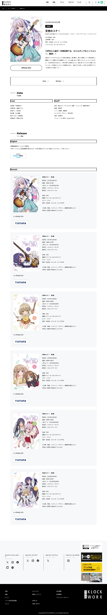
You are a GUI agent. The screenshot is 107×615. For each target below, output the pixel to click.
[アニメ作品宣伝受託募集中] (91, 567)
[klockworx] (6, 3)
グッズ (79, 2)
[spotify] (12, 567)
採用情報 (58, 594)
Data (44, 81)
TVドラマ (71, 2)
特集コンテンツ (36, 594)
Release (58, 81)
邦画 (6, 594)
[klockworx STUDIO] (91, 577)
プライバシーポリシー (62, 597)
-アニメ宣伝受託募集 (11, 600)
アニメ (62, 2)
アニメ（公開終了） (12, 8)
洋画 (6, 591)
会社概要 (58, 591)
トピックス (35, 591)
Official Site (26, 68)
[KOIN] (91, 557)
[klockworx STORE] (91, 547)
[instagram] (12, 562)
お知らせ (34, 600)
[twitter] (7, 562)
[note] (7, 567)
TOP (3, 8)
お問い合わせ (36, 604)
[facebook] (17, 562)
